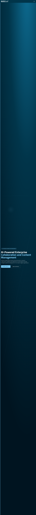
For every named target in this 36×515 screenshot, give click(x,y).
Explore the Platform (16, 266)
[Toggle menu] (34, 1)
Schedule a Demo (5, 266)
